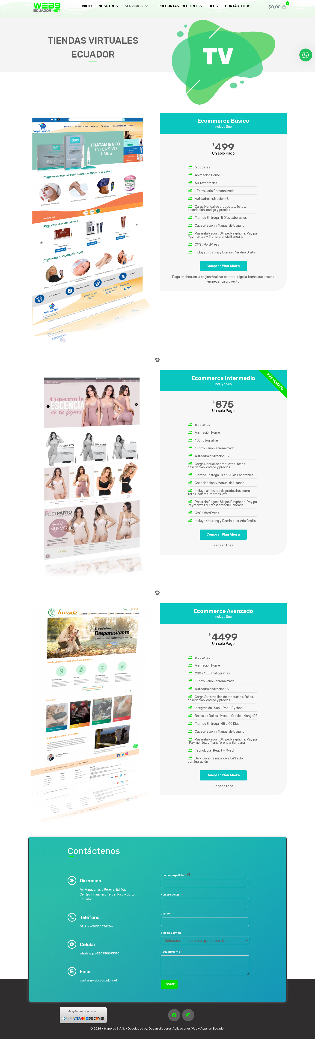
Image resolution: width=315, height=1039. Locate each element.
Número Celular (171, 894)
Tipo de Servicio (171, 932)
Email (86, 971)
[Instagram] (188, 1015)
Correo (165, 913)
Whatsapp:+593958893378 (99, 953)
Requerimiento (170, 951)
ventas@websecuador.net (98, 980)
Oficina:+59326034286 (96, 926)
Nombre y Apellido (172, 875)
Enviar (169, 984)
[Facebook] (174, 1015)
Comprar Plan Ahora (223, 266)
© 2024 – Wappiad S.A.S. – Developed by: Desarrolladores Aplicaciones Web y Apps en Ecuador (157, 1028)
